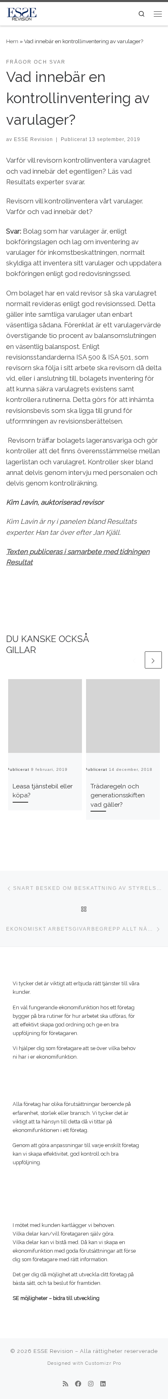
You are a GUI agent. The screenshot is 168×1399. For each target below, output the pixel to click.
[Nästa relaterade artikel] (153, 660)
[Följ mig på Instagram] (90, 1384)
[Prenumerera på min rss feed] (65, 1384)
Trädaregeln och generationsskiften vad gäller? (118, 796)
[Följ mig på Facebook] (78, 1384)
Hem (12, 41)
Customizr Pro (103, 1363)
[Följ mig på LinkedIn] (103, 1384)
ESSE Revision (33, 139)
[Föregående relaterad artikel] (134, 660)
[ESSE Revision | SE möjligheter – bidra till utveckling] (21, 13)
